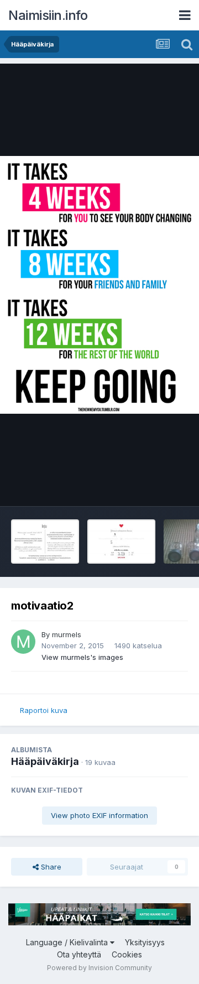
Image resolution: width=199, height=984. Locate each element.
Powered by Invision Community (99, 968)
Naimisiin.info (47, 15)
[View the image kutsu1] (121, 541)
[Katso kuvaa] (99, 285)
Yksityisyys (145, 942)
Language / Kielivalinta (68, 942)
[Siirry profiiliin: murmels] (23, 641)
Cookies (127, 954)
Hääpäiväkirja (45, 761)
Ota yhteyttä (79, 954)
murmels (66, 634)
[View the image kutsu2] (45, 541)
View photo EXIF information (99, 815)
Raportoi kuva (43, 710)
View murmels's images (82, 657)
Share (50, 866)
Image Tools (153, 486)
